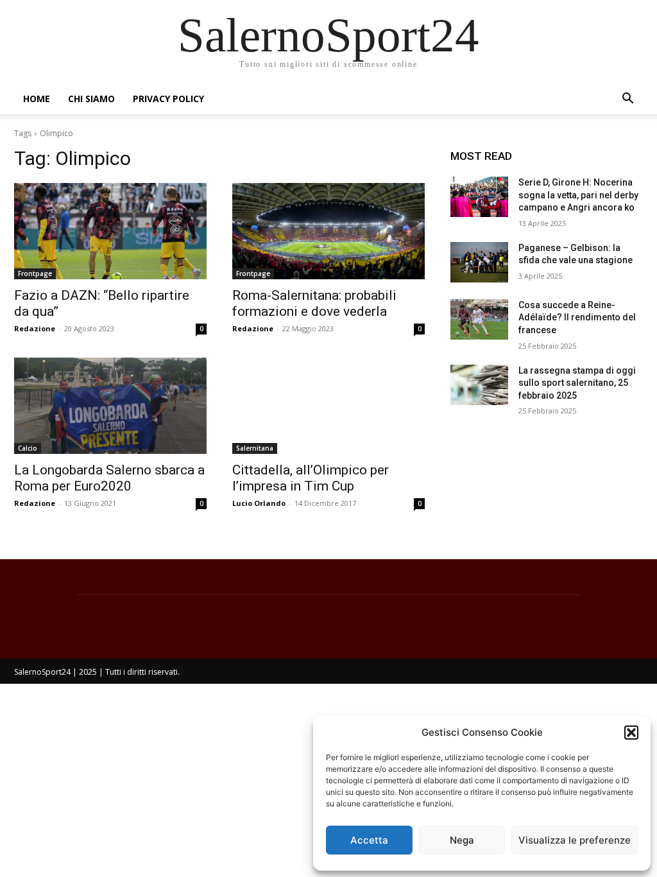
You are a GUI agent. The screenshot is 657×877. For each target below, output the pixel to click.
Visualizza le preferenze (574, 840)
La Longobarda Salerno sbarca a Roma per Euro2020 (109, 478)
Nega (462, 840)
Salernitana (254, 448)
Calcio (27, 448)
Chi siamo (91, 98)
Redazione (34, 328)
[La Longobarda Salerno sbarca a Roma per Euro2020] (110, 406)
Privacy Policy (168, 98)
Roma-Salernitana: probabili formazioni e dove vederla (314, 303)
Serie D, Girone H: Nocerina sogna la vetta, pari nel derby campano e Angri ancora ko (578, 195)
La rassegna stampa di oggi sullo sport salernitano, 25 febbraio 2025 (577, 383)
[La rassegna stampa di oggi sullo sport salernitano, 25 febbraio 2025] (479, 385)
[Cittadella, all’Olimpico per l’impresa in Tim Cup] (328, 406)
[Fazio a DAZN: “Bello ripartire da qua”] (110, 231)
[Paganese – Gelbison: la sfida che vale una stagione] (479, 262)
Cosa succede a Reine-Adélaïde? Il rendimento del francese (577, 317)
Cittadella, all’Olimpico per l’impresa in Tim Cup (310, 478)
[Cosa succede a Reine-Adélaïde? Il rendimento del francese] (479, 319)
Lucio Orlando (259, 503)
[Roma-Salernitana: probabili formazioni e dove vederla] (328, 231)
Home (36, 98)
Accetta (369, 840)
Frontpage (35, 273)
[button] (631, 732)
